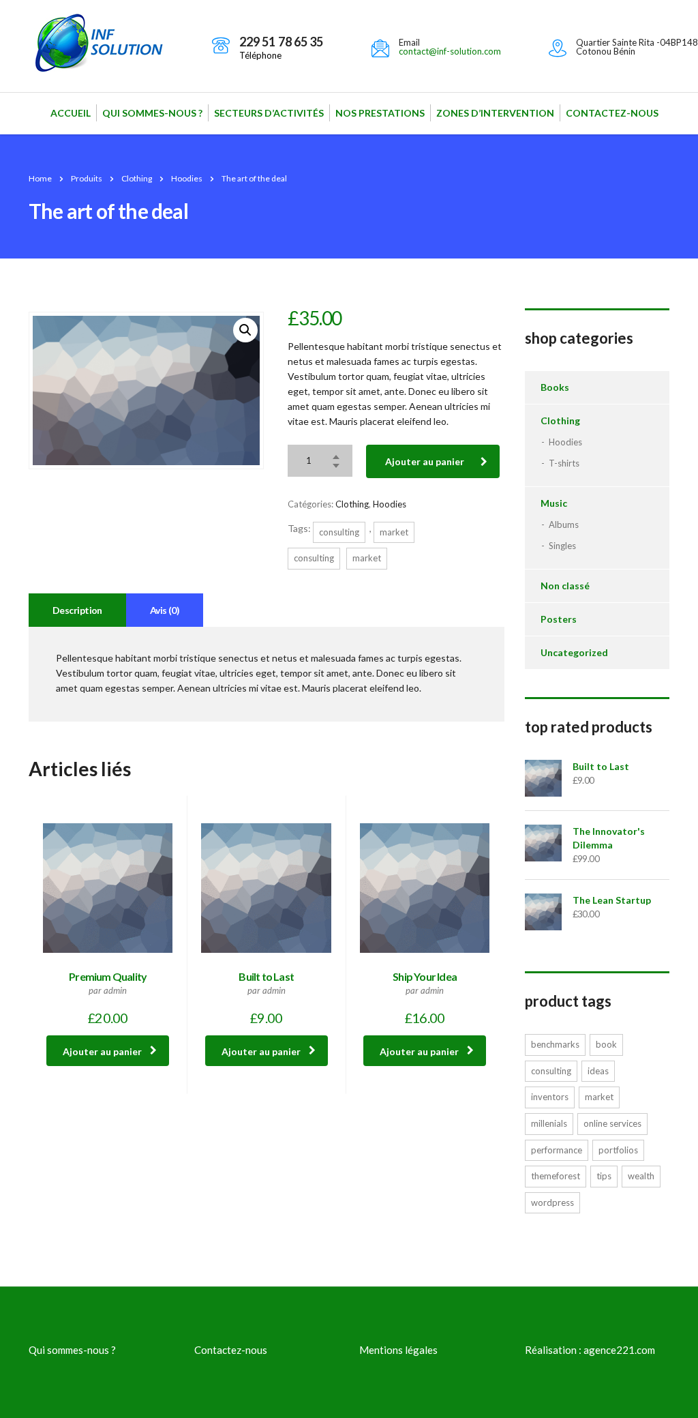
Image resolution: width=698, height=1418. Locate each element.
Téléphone (260, 55)
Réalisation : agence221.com (590, 1350)
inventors (549, 1096)
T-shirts (564, 463)
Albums (564, 524)
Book (606, 1044)
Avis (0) (165, 610)
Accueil (70, 113)
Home (40, 178)
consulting (339, 532)
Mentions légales (398, 1350)
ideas (598, 1070)
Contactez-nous (612, 113)
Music (554, 503)
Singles (562, 545)
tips (603, 1175)
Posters (559, 619)
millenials (549, 1123)
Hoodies (389, 504)
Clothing (352, 504)
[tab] (77, 610)
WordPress (552, 1202)
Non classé (565, 585)
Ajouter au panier (424, 461)
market (394, 532)
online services (612, 1123)
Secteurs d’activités (269, 113)
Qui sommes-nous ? (152, 113)
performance (556, 1149)
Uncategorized (574, 652)
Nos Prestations (380, 113)
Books (555, 387)
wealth (641, 1175)
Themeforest (555, 1175)
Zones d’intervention (495, 113)
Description (77, 610)
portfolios (618, 1149)
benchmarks (555, 1044)
